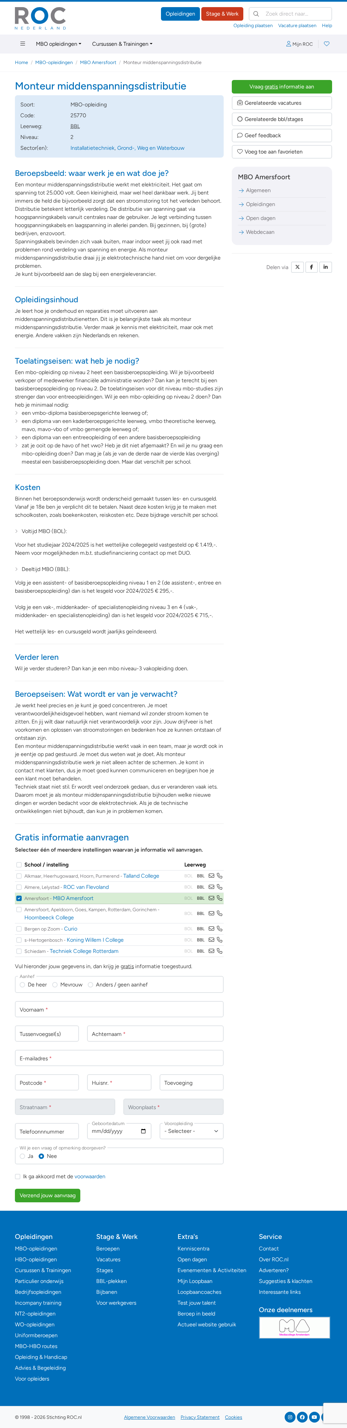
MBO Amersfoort (98, 62)
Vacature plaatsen (297, 25)
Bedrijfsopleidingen (38, 1292)
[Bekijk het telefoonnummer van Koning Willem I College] (219, 940)
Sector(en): (34, 148)
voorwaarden (90, 1176)
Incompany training (38, 1303)
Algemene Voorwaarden (149, 1417)
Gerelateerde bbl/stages (274, 119)
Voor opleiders (32, 1378)
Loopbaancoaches (199, 1292)
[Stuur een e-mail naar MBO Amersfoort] (211, 898)
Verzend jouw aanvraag (48, 1195)
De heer (37, 984)
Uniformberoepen (36, 1335)
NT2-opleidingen (35, 1313)
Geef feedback (263, 135)
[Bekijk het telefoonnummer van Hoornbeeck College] (219, 913)
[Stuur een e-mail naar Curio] (211, 928)
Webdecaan (260, 232)
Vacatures (108, 1259)
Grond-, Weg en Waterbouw (150, 148)
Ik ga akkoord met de (64, 1176)
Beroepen (108, 1248)
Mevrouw (71, 984)
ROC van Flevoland (86, 887)
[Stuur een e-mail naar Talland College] (211, 876)
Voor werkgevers (116, 1303)
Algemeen (258, 190)
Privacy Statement (200, 1417)
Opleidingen (180, 14)
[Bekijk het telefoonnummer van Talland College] (219, 876)
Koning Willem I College (95, 940)
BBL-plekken (111, 1281)
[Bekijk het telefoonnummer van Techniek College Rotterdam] (219, 951)
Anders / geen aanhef (122, 984)
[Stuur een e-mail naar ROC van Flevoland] (211, 887)
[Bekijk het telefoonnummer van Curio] (219, 928)
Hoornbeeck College (49, 917)
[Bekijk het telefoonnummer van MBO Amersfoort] (219, 898)
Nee (52, 1156)
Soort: (27, 104)
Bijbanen (106, 1292)
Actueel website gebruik (207, 1324)
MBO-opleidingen (54, 62)
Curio (70, 928)
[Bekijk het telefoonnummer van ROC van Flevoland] (219, 887)
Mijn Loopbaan (195, 1281)
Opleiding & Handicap (41, 1357)
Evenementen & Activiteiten (212, 1270)
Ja (30, 1156)
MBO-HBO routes (36, 1346)
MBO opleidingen (56, 44)
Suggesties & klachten (285, 1281)
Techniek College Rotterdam (84, 951)
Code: (27, 115)
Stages (104, 1270)
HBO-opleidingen (36, 1259)
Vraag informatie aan (281, 86)
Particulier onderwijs (39, 1281)
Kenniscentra (193, 1248)
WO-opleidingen (35, 1324)
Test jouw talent (197, 1303)
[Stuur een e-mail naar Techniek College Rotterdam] (211, 951)
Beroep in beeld (196, 1313)
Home (21, 62)
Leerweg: (31, 126)
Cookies (233, 1417)
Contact (269, 1248)
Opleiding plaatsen (253, 25)
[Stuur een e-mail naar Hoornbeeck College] (211, 913)
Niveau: (29, 137)
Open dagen (260, 218)
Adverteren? (274, 1270)
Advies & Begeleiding (40, 1368)
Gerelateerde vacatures (273, 103)
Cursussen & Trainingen (120, 44)
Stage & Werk (222, 14)
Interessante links (280, 1292)
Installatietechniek (92, 148)
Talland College (141, 876)
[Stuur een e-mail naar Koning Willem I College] (211, 940)
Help (327, 25)
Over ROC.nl (273, 1259)
